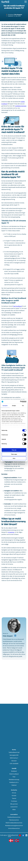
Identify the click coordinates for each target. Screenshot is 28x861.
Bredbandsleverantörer (14, 817)
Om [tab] (23, 405)
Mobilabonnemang (14, 779)
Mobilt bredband (14, 774)
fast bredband (17, 306)
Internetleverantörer (14, 828)
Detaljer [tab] (14, 405)
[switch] (24, 435)
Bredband (14, 771)
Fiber (14, 777)
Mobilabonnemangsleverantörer (14, 825)
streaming (11, 532)
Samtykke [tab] (5, 405)
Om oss (14, 793)
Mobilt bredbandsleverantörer (14, 823)
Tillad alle (14, 450)
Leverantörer (14, 807)
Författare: (15, 14)
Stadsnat (14, 785)
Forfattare (14, 801)
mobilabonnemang (20, 106)
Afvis (14, 458)
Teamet (14, 798)
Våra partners (14, 804)
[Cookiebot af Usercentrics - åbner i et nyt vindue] (20, 402)
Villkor (14, 809)
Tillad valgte (14, 454)
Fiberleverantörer (14, 820)
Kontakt (14, 795)
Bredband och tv (14, 782)
